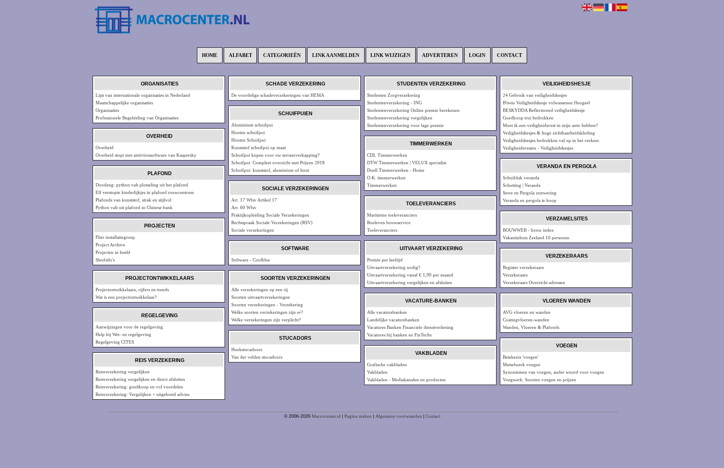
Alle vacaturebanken (387, 312)
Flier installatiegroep (115, 237)
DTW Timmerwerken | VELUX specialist (406, 162)
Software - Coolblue (250, 259)
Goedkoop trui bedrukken (528, 117)
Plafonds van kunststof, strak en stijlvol (133, 199)
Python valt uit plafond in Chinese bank (134, 207)
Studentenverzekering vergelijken (399, 117)
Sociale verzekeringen (252, 230)
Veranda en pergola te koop (529, 200)
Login (477, 55)
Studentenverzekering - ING (394, 102)
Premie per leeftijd (385, 259)
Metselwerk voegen (521, 364)
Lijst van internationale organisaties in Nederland (143, 95)
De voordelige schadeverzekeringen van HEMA (277, 95)
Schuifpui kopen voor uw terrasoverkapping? (275, 155)
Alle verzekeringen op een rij (259, 289)
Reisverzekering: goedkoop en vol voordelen (139, 386)
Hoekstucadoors (246, 349)
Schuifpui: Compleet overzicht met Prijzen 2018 (278, 162)
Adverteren (440, 55)
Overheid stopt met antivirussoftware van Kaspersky (146, 155)
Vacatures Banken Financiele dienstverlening (410, 327)
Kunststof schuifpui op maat (258, 147)
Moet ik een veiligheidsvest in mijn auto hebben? (550, 125)
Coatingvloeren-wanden (526, 319)
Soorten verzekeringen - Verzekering (267, 304)
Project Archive (110, 244)
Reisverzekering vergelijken (123, 371)
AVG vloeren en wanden (527, 312)
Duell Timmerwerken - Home (395, 170)
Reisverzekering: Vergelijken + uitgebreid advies (142, 394)
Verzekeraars (515, 274)
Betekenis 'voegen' (520, 356)
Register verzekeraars (523, 267)
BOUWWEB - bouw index (528, 230)
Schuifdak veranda (521, 177)
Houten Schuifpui (248, 139)
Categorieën (282, 55)
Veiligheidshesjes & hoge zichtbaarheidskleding (549, 132)
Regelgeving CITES (115, 341)
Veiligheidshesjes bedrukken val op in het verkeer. (551, 140)
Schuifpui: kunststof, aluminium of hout (270, 170)
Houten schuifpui (248, 132)
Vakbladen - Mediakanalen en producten (406, 379)
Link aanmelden (335, 55)
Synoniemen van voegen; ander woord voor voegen (553, 372)
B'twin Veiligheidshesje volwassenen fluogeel (546, 102)
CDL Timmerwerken (387, 155)
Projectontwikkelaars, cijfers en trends (132, 289)
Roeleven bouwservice (389, 222)
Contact (509, 55)
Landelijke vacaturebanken (393, 319)
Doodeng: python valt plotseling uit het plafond (142, 184)
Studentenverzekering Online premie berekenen (413, 110)
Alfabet (240, 55)
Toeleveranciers (382, 230)
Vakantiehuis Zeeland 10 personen (536, 237)
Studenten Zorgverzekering (393, 95)
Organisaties (107, 110)
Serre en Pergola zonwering (529, 192)
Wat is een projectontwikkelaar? (126, 297)
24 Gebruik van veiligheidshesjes (535, 95)
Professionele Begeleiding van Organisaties (137, 117)
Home (209, 55)
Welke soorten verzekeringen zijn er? (267, 312)
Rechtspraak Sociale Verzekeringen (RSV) (272, 222)
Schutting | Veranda (521, 185)
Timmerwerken (382, 185)
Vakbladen (377, 372)
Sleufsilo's (105, 259)
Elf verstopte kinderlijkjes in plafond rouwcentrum (145, 192)
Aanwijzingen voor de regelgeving (129, 326)
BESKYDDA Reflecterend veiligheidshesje (544, 110)
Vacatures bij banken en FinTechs (399, 334)
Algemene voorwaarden (398, 416)
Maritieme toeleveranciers (392, 214)
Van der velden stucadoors (256, 356)
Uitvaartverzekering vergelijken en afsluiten (409, 282)
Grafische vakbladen (387, 364)
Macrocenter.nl (326, 416)
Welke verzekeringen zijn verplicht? (266, 319)
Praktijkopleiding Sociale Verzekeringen (270, 214)
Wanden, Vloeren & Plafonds (531, 327)
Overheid (105, 147)
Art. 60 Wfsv (243, 207)
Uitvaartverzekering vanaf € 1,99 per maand (410, 274)
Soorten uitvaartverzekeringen (260, 297)
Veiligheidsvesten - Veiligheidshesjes (538, 147)
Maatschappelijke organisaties (124, 102)
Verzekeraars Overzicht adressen (534, 282)
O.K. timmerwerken (386, 177)
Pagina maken (358, 416)
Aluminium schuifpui (252, 124)
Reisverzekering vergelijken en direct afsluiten (140, 379)
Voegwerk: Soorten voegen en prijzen (539, 379)
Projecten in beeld (113, 252)
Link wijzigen (390, 55)
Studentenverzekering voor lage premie (405, 125)
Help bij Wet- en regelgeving (123, 334)
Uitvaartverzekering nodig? (393, 267)
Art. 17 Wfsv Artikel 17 (254, 199)
